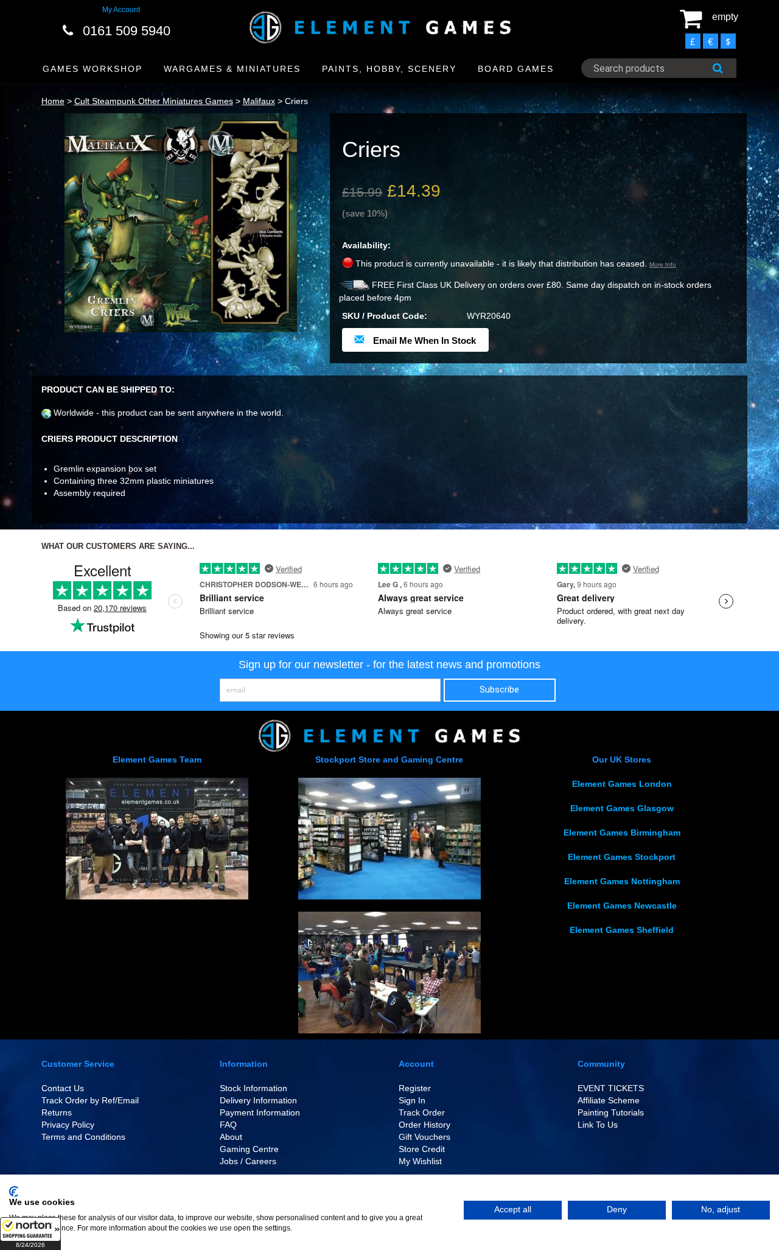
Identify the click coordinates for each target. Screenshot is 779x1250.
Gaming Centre (249, 1149)
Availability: (366, 245)
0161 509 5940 (126, 30)
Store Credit (422, 1149)
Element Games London (622, 784)
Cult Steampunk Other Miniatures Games (153, 101)
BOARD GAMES (516, 69)
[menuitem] (92, 69)
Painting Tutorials (611, 1112)
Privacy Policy (67, 1125)
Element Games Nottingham (622, 881)
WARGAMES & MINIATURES (232, 69)
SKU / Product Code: (384, 316)
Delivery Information (258, 1100)
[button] (30, 1233)
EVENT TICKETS (611, 1088)
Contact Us (62, 1088)
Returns (56, 1112)
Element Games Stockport (622, 857)
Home (53, 101)
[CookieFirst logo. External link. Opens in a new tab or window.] (13, 1191)
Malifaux (259, 101)
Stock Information (253, 1088)
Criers (296, 101)
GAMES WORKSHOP (92, 69)
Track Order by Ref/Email (90, 1100)
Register (415, 1088)
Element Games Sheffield (622, 930)
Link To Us (598, 1125)
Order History (424, 1125)
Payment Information (260, 1112)
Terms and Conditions (83, 1137)
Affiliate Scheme (609, 1100)
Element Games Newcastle (622, 905)
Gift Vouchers (424, 1137)
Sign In (412, 1100)
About (231, 1137)
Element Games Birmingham (622, 832)
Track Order (422, 1112)
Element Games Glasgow (622, 808)
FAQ (228, 1125)
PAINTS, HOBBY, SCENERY (389, 69)
